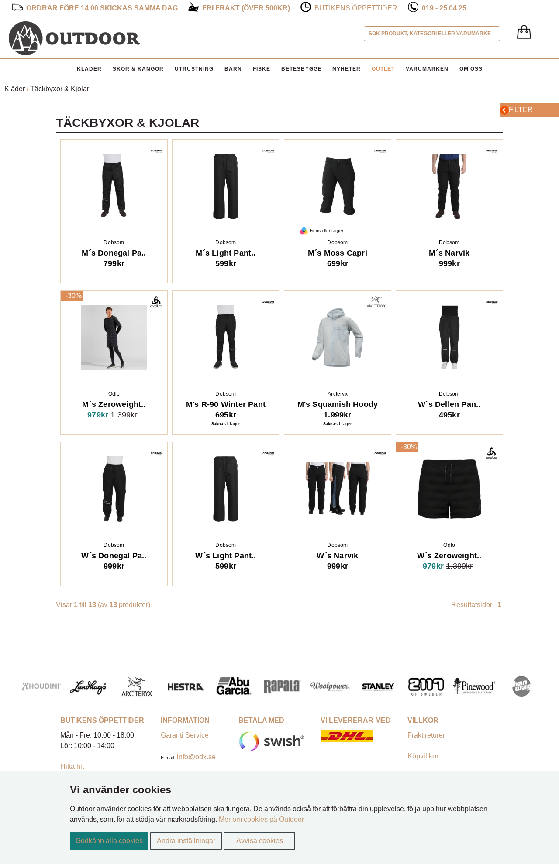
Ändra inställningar (186, 840)
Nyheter (346, 69)
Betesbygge (301, 69)
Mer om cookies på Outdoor (261, 819)
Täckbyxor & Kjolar (59, 88)
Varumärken (427, 69)
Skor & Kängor (138, 69)
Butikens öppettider (355, 8)
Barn (233, 69)
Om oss (471, 69)
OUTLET (383, 69)
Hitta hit (72, 766)
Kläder (89, 69)
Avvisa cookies (259, 840)
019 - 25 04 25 (444, 8)
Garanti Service (185, 735)
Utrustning (194, 69)
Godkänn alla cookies (109, 840)
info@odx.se (196, 757)
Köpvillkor (422, 756)
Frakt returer (426, 735)
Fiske (261, 69)
